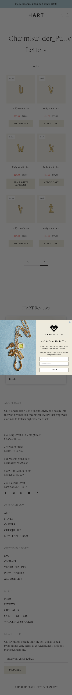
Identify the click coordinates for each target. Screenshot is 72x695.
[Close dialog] (70, 322)
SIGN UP (54, 370)
